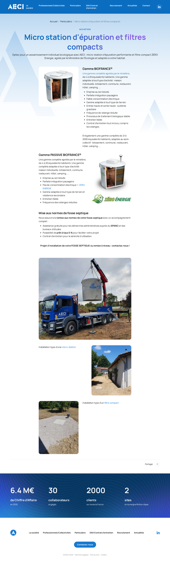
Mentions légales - (82, 555)
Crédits (104, 555)
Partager (149, 464)
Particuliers (75, 5)
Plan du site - (95, 555)
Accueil (53, 21)
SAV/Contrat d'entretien (92, 6)
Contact (146, 5)
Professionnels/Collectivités (52, 5)
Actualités (132, 5)
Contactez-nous (85, 544)
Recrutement (116, 5)
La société (29, 6)
